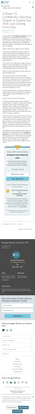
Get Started (17, 179)
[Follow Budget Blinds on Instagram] (7, 330)
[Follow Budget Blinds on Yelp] (11, 330)
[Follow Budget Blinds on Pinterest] (22, 382)
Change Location (5, 247)
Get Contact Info (16, 8)
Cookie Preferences (17, 371)
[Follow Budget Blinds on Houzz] (11, 382)
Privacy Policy (23, 206)
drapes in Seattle (20, 36)
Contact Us (6, 336)
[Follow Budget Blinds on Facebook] (3, 382)
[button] (7, 8)
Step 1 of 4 (19, 169)
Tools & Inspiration (9, 349)
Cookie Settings (11, 407)
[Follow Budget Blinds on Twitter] (18, 382)
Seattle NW (6, 6)
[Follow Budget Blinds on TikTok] (26, 382)
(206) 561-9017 (32, 7)
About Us (5, 345)
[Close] (33, 397)
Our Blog (5, 354)
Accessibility (17, 366)
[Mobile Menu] (33, 3)
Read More (6, 280)
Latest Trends (16, 224)
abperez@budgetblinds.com (17, 262)
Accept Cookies (17, 411)
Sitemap (17, 359)
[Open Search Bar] (30, 3)
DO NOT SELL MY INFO (17, 369)
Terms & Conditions (17, 364)
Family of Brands (8, 341)
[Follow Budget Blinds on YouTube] (15, 382)
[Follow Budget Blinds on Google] (3, 330)
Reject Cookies (23, 407)
